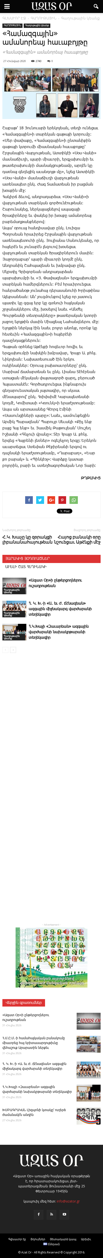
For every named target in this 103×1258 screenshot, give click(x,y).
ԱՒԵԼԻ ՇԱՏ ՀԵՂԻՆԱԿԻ (25, 567)
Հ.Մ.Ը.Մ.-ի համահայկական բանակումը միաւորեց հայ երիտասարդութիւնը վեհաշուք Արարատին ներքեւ (33, 1043)
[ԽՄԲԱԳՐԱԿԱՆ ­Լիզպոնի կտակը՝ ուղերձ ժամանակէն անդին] (89, 1116)
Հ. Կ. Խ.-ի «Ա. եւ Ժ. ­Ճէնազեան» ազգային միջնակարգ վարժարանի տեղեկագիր (60, 609)
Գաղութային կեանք (37, 25)
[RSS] (51, 1215)
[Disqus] (51, 726)
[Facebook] (38, 1215)
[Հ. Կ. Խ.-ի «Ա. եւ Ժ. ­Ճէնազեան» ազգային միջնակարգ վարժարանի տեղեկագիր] (14, 609)
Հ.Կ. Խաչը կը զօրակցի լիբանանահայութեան (27, 539)
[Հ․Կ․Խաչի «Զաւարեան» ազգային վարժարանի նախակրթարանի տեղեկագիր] (14, 632)
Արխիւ (86, 1239)
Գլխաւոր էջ (17, 1239)
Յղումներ (37, 1239)
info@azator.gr (68, 1201)
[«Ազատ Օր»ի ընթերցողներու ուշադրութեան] (14, 586)
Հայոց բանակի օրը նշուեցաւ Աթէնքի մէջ (77, 539)
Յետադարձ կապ (63, 1239)
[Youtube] (64, 1215)
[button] (96, 6)
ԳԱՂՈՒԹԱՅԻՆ (12, 25)
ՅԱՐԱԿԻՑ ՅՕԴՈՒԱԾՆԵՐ (27, 559)
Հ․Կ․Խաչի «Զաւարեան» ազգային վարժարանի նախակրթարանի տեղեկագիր (59, 632)
